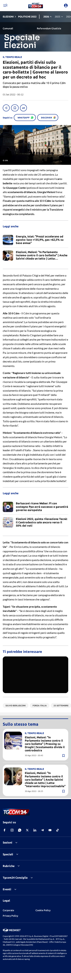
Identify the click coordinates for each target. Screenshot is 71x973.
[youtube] (50, 830)
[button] (35, 5)
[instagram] (12, 830)
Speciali (8, 854)
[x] (27, 830)
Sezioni (7, 842)
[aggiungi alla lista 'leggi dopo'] (15, 107)
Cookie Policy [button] (43, 910)
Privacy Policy (10, 915)
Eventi (7, 889)
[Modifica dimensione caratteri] (23, 107)
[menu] (5, 5)
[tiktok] (57, 830)
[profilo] (65, 5)
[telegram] (42, 830)
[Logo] (35, 5)
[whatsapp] (19, 830)
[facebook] (4, 830)
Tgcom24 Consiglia (15, 877)
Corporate (8, 910)
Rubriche (8, 865)
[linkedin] (35, 830)
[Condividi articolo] (6, 107)
